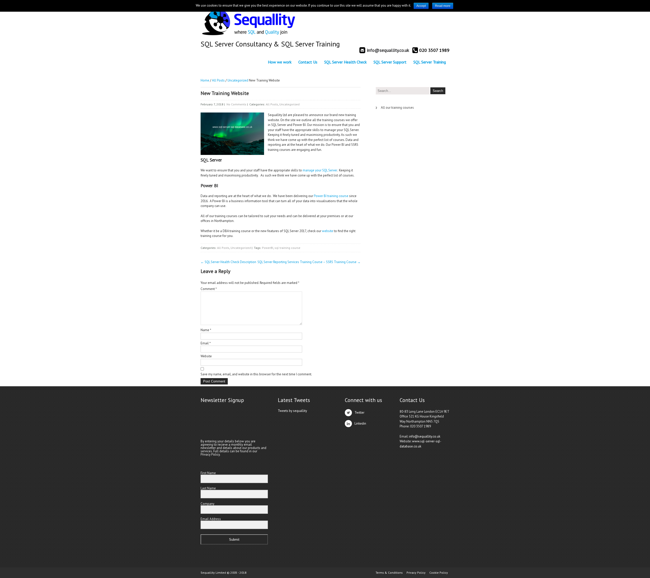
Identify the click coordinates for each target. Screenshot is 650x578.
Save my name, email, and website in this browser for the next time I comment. (256, 374)
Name (206, 330)
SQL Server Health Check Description (228, 262)
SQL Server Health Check (345, 62)
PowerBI (267, 248)
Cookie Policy (438, 572)
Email (206, 343)
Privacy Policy (416, 572)
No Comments (236, 104)
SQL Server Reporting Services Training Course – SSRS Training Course (309, 262)
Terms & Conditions (389, 572)
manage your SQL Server (320, 170)
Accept (421, 6)
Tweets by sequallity (292, 411)
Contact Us (307, 62)
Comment (209, 289)
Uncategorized (238, 80)
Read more (442, 6)
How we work (279, 62)
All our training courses (397, 107)
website (327, 231)
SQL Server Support (390, 62)
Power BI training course (331, 196)
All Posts (218, 80)
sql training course (287, 248)
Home (205, 80)
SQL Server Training (429, 62)
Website (206, 356)
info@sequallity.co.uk (424, 436)
